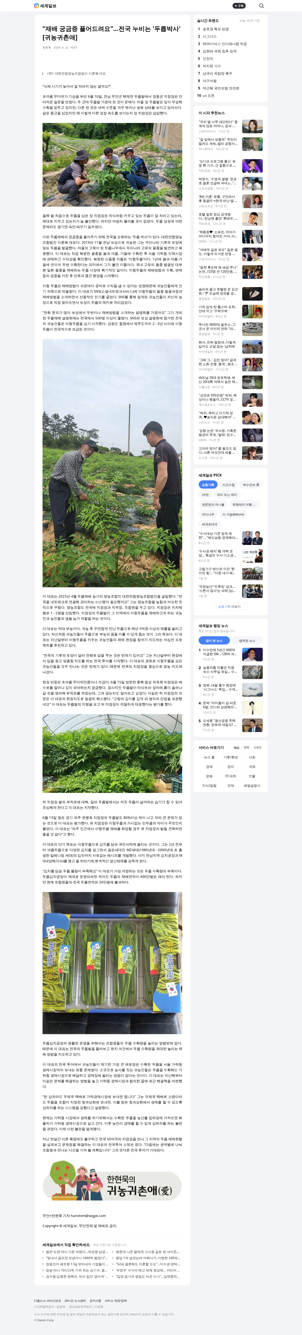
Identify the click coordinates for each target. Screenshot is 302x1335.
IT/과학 (230, 776)
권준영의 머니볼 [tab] (213, 504)
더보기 (229, 606)
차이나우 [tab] (208, 514)
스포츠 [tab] (258, 747)
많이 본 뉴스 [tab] (214, 641)
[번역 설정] (162, 59)
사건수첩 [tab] (228, 485)
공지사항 (95, 1301)
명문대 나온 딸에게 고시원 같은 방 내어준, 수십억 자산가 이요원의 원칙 (148, 1251)
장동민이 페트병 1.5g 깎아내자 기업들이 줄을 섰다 (78, 1264)
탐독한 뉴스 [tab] (247, 641)
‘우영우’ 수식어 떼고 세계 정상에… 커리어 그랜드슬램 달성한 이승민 (148, 1270)
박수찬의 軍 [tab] (251, 485)
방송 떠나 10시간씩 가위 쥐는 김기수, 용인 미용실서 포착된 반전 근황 (78, 1270)
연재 (230, 785)
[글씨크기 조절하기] (170, 59)
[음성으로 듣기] (153, 59)
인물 (252, 776)
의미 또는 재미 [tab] (227, 495)
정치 (230, 766)
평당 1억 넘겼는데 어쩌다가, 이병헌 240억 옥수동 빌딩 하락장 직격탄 (148, 1258)
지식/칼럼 (209, 785)
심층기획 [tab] (208, 485)
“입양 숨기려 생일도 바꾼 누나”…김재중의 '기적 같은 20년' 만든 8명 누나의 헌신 (148, 1276)
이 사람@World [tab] (233, 514)
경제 (209, 766)
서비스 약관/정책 (116, 1301)
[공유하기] (252, 5)
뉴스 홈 (209, 757)
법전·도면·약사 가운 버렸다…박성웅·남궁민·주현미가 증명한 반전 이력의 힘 (78, 1251)
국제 (252, 766)
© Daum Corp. (44, 1320)
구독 (241, 6)
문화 (209, 776)
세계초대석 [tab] (209, 524)
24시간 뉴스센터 (75, 1301)
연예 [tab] (246, 747)
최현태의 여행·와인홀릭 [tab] (247, 504)
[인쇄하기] (178, 59)
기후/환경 (231, 757)
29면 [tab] (205, 495)
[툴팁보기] (262, 21)
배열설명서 (252, 785)
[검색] (263, 5)
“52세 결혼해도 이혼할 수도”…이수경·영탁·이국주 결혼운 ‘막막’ (148, 1264)
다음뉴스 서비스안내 (47, 1301)
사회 (252, 757)
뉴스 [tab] (236, 747)
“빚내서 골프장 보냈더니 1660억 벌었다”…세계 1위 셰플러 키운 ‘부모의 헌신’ (78, 1258)
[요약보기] (145, 59)
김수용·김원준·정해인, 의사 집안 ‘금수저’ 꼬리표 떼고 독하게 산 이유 (78, 1276)
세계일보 (48, 6)
